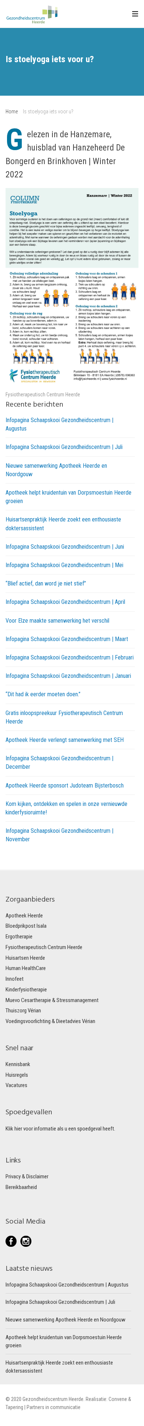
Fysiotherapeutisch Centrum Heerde (43, 394)
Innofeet (15, 979)
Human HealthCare (26, 968)
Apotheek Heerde (24, 915)
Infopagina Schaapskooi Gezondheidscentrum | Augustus (67, 1284)
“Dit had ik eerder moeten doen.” (43, 694)
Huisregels (17, 1075)
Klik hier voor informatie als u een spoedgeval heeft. (60, 1128)
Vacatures (16, 1085)
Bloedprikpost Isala (26, 926)
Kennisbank (18, 1064)
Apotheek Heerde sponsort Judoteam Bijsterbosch (65, 785)
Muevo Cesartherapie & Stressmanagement (52, 1000)
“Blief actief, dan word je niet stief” (46, 583)
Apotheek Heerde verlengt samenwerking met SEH (65, 739)
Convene (118, 1399)
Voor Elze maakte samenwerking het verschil (57, 620)
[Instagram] (25, 1241)
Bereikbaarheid (21, 1187)
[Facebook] (13, 1241)
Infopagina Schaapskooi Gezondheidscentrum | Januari (68, 675)
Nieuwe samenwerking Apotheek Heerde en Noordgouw (66, 1319)
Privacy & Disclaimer (27, 1176)
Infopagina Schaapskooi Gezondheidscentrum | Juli (64, 446)
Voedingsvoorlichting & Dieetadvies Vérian (50, 1021)
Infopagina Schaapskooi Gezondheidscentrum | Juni (65, 546)
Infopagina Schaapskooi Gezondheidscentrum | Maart (67, 639)
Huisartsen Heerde (25, 958)
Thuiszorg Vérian (23, 1010)
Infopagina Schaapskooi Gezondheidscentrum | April (65, 601)
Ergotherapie (19, 936)
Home (12, 111)
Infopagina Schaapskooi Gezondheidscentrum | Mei (64, 565)
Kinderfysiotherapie (26, 989)
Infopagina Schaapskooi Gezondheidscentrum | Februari (70, 657)
